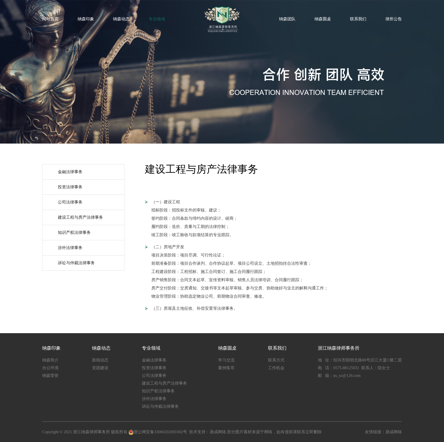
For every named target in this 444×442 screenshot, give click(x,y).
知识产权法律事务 (74, 232)
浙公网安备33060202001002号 (160, 432)
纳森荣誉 (50, 375)
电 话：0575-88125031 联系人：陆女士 (354, 368)
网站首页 (50, 19)
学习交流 (226, 360)
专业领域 (157, 19)
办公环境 (50, 368)
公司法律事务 (70, 202)
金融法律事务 (70, 172)
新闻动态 (100, 360)
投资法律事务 (70, 187)
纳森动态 (121, 19)
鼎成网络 (218, 432)
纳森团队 (287, 19)
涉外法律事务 (70, 247)
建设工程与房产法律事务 (80, 217)
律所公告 (393, 19)
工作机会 (276, 368)
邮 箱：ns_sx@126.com (339, 375)
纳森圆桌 (322, 19)
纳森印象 (86, 19)
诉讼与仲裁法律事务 (76, 263)
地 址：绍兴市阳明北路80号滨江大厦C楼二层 (360, 360)
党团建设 (100, 368)
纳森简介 (50, 360)
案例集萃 (226, 368)
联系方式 (276, 360)
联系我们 (358, 19)
